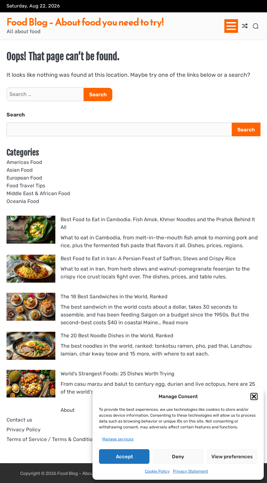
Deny (178, 457)
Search (16, 115)
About (68, 410)
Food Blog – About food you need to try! (85, 22)
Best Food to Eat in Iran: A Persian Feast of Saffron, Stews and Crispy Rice (148, 258)
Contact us (19, 420)
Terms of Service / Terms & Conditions (52, 439)
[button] (254, 396)
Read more (175, 322)
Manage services (118, 439)
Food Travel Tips (26, 185)
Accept (124, 457)
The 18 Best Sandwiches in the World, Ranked (114, 296)
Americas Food (24, 162)
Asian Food (20, 170)
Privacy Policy (24, 429)
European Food (24, 178)
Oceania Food (23, 201)
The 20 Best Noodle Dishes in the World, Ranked (117, 335)
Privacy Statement (190, 471)
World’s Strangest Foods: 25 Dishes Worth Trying (117, 373)
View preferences (232, 457)
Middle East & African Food (38, 193)
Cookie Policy (157, 471)
